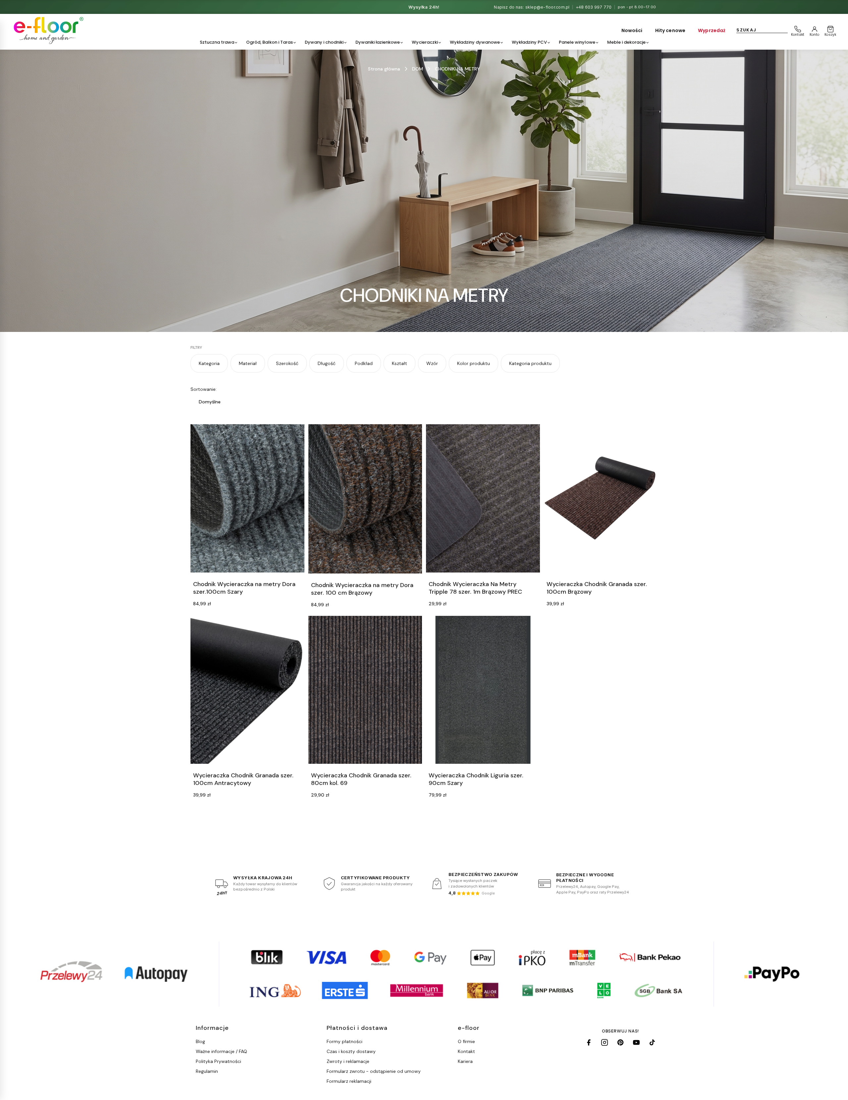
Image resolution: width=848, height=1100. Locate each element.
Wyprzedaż (711, 30)
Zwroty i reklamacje (348, 1061)
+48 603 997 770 (594, 7)
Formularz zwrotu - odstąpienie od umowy (374, 1071)
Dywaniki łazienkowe (377, 42)
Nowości (632, 30)
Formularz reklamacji (349, 1081)
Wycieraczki (425, 42)
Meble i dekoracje (626, 42)
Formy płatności (344, 1041)
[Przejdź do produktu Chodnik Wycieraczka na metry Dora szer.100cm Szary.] (247, 498)
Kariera (465, 1061)
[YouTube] (636, 1042)
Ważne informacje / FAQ (221, 1051)
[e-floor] (47, 30)
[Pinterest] (620, 1042)
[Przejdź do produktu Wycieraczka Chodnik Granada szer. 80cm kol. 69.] (365, 690)
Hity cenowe (670, 30)
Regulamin (207, 1071)
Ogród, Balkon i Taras (269, 42)
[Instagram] (604, 1042)
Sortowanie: (203, 389)
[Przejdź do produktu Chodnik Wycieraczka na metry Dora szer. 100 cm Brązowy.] (365, 498)
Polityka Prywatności (218, 1061)
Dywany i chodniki (324, 42)
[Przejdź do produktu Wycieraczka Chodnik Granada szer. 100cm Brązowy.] (601, 498)
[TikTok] (652, 1042)
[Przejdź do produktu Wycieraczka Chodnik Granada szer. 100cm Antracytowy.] (247, 690)
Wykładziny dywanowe (475, 42)
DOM (417, 69)
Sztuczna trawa (217, 42)
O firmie (466, 1041)
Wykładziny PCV (529, 42)
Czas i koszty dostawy (351, 1051)
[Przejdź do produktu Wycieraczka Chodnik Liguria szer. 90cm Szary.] (483, 690)
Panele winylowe (577, 42)
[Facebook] (588, 1042)
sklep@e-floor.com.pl (547, 7)
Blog (200, 1041)
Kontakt (466, 1051)
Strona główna (384, 69)
